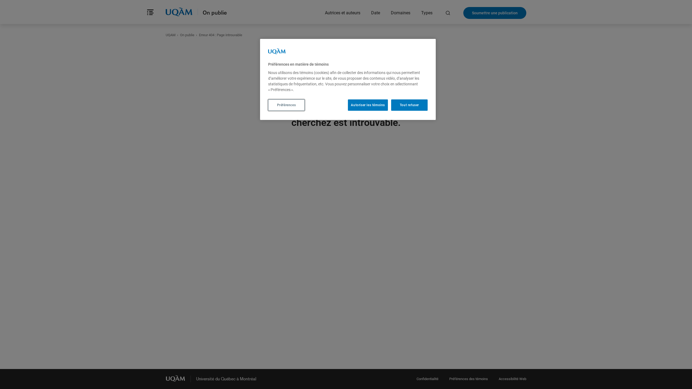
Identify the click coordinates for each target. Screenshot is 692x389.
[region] (348, 79)
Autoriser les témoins (368, 105)
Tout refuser (409, 105)
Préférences (286, 105)
